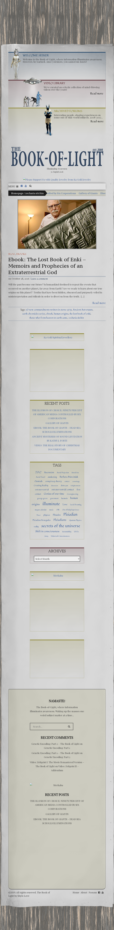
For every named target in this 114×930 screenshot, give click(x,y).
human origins (61, 313)
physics (46, 515)
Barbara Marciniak (69, 476)
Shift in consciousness (47, 531)
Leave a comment (39, 278)
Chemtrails (38, 481)
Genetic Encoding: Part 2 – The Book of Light (55, 743)
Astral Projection (63, 472)
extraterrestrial (42, 489)
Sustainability (66, 532)
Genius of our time (54, 494)
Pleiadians (59, 520)
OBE (58, 510)
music (51, 510)
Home (76, 892)
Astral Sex (75, 472)
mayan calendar (41, 510)
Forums (93, 892)
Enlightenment (75, 486)
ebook (49, 313)
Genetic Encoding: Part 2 (57, 757)
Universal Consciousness (60, 536)
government (54, 498)
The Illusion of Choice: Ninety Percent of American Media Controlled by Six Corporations (57, 414)
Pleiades (57, 514)
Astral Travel (40, 477)
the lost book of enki (80, 313)
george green (42, 498)
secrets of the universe (60, 526)
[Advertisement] (57, 20)
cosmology (76, 481)
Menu (11, 186)
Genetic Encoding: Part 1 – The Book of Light (55, 753)
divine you (64, 485)
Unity (46, 536)
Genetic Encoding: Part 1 (57, 747)
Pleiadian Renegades (42, 520)
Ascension (49, 472)
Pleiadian (70, 514)
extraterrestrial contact (63, 489)
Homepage (17, 193)
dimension (54, 486)
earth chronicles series (33, 313)
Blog (11, 254)
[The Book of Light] (57, 156)
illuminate (51, 504)
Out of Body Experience (70, 510)
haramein (64, 498)
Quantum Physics (75, 520)
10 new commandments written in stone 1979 (49, 309)
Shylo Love (23, 895)
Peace (39, 515)
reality (36, 526)
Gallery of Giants (59, 193)
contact (67, 481)
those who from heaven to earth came (48, 317)
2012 (38, 472)
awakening (52, 477)
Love (65, 504)
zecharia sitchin (76, 317)
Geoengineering (72, 494)
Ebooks (21, 254)
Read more (99, 303)
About (84, 892)
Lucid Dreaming (75, 505)
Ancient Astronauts (83, 309)
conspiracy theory (53, 481)
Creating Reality (41, 485)
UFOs (76, 532)
